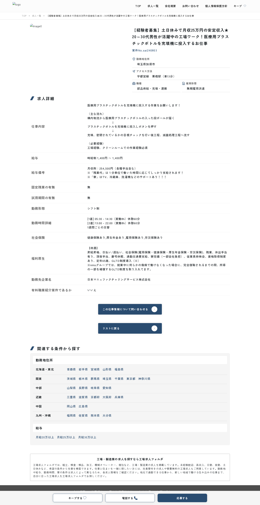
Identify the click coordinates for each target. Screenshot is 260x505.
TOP (138, 6)
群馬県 (95, 378)
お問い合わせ (190, 6)
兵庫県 (119, 397)
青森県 (71, 369)
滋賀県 (83, 397)
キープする (75, 498)
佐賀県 (83, 415)
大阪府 (107, 397)
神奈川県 (144, 378)
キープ (238, 6)
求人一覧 (153, 6)
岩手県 (83, 369)
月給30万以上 (87, 437)
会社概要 (170, 6)
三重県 (71, 397)
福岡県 (71, 415)
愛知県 (107, 388)
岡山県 (71, 406)
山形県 (107, 369)
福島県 (119, 369)
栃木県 (83, 378)
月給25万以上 (66, 437)
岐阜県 (95, 388)
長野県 (83, 388)
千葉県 (119, 378)
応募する (182, 498)
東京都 (130, 378)
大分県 (107, 415)
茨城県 (71, 378)
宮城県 (95, 369)
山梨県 (71, 388)
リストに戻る (111, 328)
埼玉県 (107, 378)
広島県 (83, 406)
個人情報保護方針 (216, 6)
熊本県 (95, 415)
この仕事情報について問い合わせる (125, 309)
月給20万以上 (45, 437)
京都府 (95, 397)
